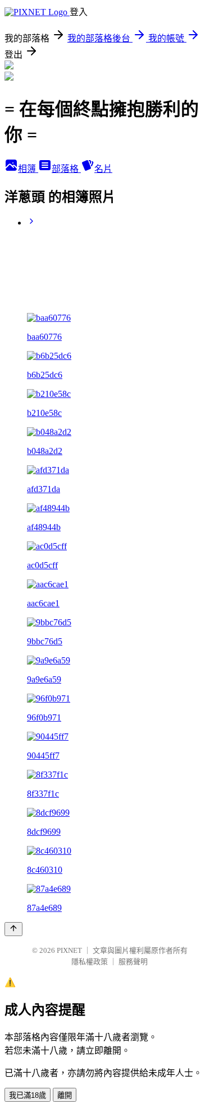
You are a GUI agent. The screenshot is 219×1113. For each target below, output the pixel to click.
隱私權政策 (89, 961)
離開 (64, 1095)
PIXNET (69, 950)
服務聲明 (133, 961)
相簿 (28, 169)
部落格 (66, 169)
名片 (103, 169)
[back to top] (13, 929)
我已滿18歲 (27, 1095)
